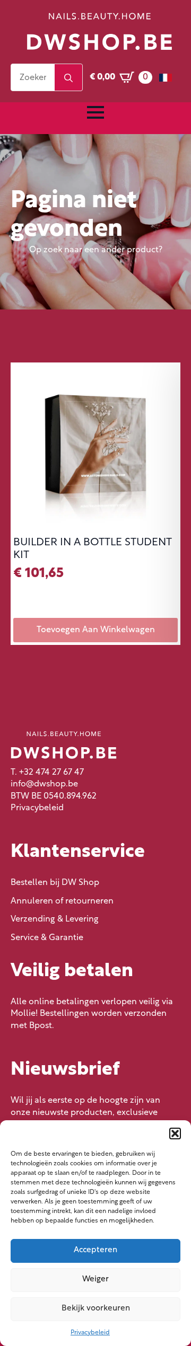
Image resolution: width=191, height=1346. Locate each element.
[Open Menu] (95, 112)
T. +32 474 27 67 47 (47, 772)
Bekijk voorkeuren (96, 1309)
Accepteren (95, 1250)
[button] (175, 1133)
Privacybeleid (90, 1333)
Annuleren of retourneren (62, 901)
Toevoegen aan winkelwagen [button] (96, 630)
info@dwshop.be (44, 784)
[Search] (68, 78)
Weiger (95, 1279)
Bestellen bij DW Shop (55, 883)
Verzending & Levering (55, 919)
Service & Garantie (47, 938)
